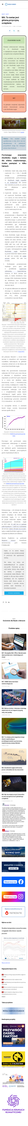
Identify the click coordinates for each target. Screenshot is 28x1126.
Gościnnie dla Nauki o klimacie (14, 621)
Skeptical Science (8, 540)
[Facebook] (9, 30)
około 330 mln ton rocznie (17, 529)
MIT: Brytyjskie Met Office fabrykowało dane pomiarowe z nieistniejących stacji (14, 655)
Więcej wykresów (6, 962)
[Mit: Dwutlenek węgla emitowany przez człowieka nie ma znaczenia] (14, 757)
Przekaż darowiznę (14, 593)
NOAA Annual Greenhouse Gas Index (15, 483)
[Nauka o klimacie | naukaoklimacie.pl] (10, 4)
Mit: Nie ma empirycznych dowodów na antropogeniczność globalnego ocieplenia (13, 796)
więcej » (4, 996)
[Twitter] (14, 30)
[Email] (18, 30)
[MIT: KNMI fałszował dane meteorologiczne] (14, 671)
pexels (22, 132)
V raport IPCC (21, 351)
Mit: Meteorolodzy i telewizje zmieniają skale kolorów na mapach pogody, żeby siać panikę (14, 710)
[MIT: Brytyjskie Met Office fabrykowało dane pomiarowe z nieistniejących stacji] (14, 642)
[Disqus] (14, 821)
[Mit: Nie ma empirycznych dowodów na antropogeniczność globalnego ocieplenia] (14, 783)
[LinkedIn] (9, 602)
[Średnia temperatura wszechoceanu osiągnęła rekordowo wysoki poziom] (14, 959)
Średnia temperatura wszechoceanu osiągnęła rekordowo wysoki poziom (14, 930)
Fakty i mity (5, 14)
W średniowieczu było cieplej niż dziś (12, 979)
